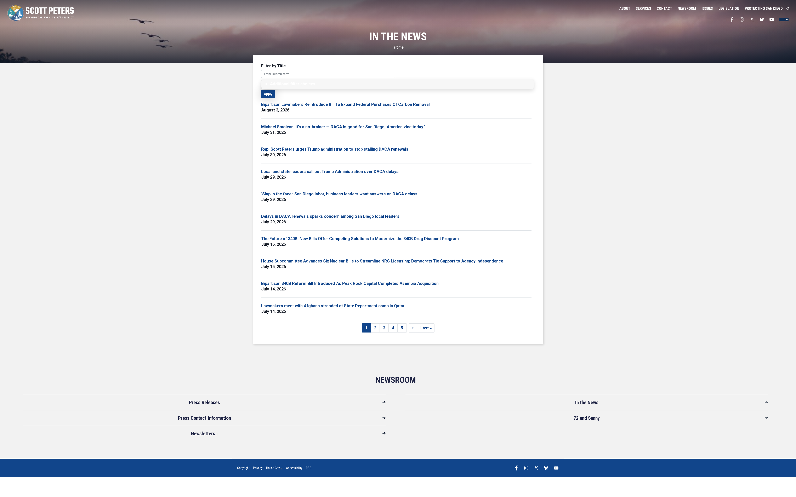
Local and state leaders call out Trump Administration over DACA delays (330, 171)
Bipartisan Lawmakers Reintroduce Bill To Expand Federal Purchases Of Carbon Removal (345, 104)
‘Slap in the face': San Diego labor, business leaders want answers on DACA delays (339, 193)
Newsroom (395, 380)
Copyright (243, 468)
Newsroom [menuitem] (687, 8)
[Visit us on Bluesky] (763, 19)
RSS (308, 468)
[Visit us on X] (753, 19)
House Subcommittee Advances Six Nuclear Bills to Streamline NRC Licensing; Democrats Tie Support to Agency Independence (382, 261)
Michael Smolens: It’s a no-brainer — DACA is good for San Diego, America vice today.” (343, 126)
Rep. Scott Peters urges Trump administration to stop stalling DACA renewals (334, 149)
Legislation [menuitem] (728, 8)
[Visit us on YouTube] (773, 19)
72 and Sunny (587, 418)
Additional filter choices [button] (292, 83)
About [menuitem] (624, 8)
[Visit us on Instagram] (743, 19)
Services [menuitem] (643, 8)
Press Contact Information (204, 418)
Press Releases (204, 402)
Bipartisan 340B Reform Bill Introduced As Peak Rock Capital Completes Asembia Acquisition (350, 283)
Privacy (258, 468)
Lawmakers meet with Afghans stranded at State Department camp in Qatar (333, 305)
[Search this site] (788, 9)
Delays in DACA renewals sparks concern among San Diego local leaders (330, 216)
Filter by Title (273, 65)
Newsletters (203, 434)
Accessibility (294, 468)
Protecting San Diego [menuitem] (764, 8)
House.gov (273, 468)
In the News (586, 402)
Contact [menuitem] (664, 8)
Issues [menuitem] (707, 8)
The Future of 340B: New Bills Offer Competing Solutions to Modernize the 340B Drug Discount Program (360, 238)
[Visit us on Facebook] (733, 19)
